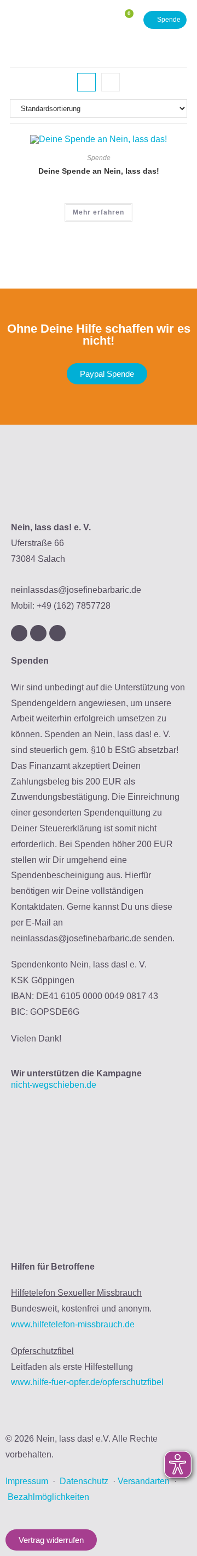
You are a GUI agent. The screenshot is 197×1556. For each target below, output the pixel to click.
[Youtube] (57, 633)
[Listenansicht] (110, 82)
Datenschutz (84, 1481)
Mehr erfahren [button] (98, 212)
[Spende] (165, 20)
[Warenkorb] (124, 20)
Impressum (26, 1481)
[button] (94, 20)
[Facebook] (38, 633)
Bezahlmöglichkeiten (48, 1497)
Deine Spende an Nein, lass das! (98, 171)
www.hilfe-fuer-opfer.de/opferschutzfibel (87, 1382)
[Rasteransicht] (86, 82)
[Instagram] (19, 633)
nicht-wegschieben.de (53, 1084)
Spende (99, 158)
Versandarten (144, 1481)
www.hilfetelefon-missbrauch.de (73, 1324)
